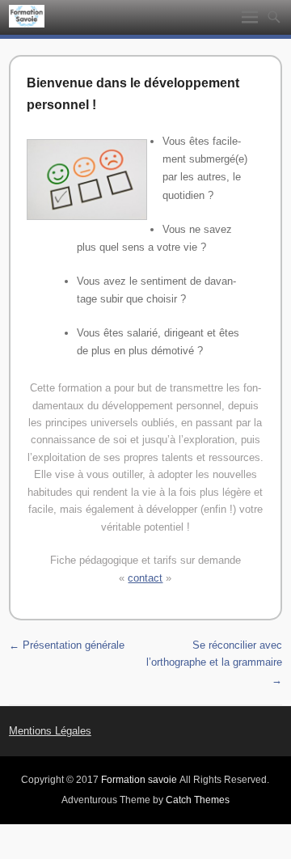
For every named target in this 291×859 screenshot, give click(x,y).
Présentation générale (66, 645)
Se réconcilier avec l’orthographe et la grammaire (214, 662)
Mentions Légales (50, 731)
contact (145, 578)
